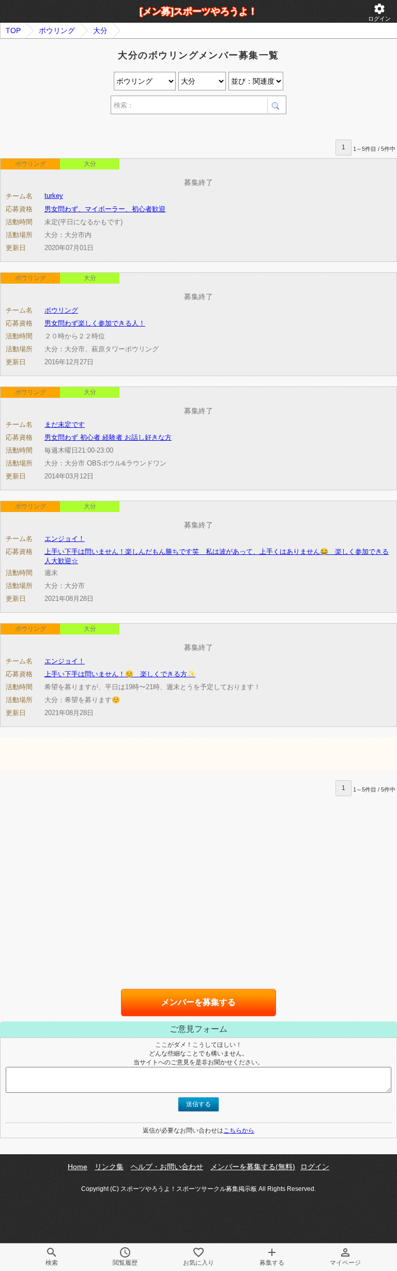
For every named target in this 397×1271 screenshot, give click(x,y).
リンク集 (109, 1167)
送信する (198, 1104)
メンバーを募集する (198, 1002)
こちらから (238, 1130)
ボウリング (57, 30)
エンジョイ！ (64, 538)
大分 (100, 30)
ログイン (379, 12)
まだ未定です (64, 424)
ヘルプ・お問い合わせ (167, 1167)
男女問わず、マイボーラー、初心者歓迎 (104, 209)
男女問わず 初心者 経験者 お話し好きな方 (108, 437)
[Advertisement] (121, 128)
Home (77, 1167)
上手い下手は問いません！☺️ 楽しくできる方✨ (119, 674)
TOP (13, 30)
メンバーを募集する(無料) (252, 1167)
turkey (53, 195)
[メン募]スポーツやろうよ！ (198, 11)
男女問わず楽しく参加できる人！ (94, 323)
